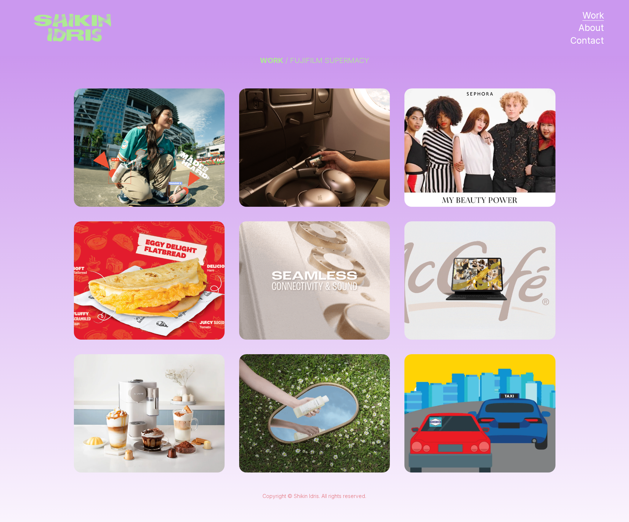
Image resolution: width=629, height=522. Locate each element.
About (591, 27)
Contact (587, 40)
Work (593, 15)
